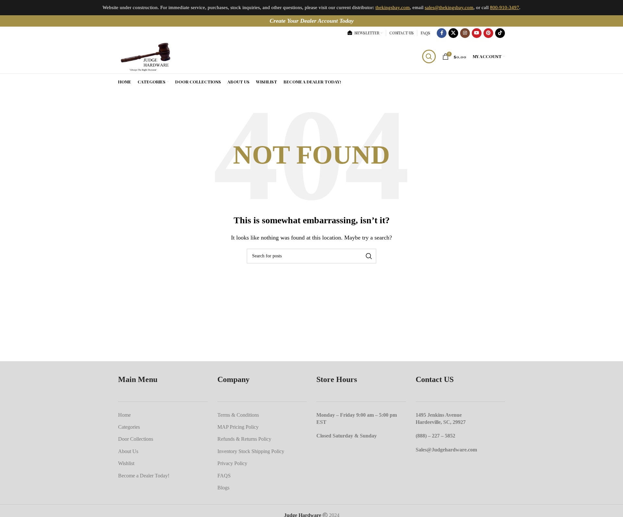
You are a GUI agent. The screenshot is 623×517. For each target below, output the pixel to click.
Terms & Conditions (238, 415)
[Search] (429, 56)
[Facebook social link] (441, 33)
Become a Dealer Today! (143, 475)
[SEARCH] (368, 256)
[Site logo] (145, 55)
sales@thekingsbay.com (449, 7)
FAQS (224, 475)
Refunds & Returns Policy (244, 439)
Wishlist (126, 463)
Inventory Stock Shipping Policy (250, 451)
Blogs (223, 487)
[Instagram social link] (465, 33)
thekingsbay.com (392, 7)
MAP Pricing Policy (238, 427)
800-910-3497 (504, 7)
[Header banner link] (311, 21)
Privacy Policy (232, 463)
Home (124, 415)
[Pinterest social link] (488, 33)
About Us (128, 451)
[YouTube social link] (477, 33)
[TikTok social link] (500, 33)
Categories (129, 427)
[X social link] (453, 33)
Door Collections (135, 439)
